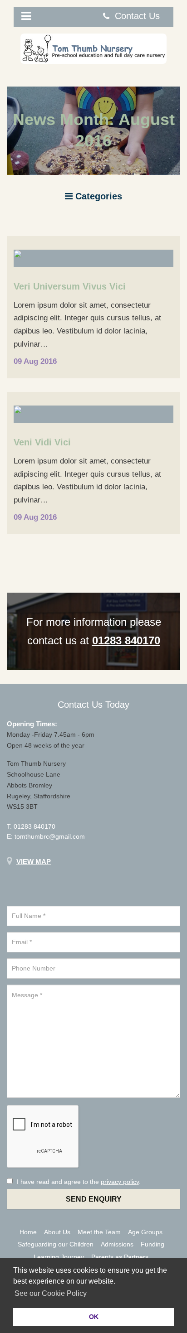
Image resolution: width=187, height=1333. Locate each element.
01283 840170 (34, 826)
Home (28, 1232)
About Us (57, 1232)
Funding (152, 1244)
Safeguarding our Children (56, 1244)
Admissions (117, 1244)
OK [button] (93, 1316)
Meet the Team (99, 1232)
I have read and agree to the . (78, 1181)
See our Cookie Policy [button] (51, 1293)
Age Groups (145, 1232)
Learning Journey (59, 1257)
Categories (97, 196)
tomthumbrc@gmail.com (50, 836)
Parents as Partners (119, 1257)
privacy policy (120, 1181)
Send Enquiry (94, 1199)
